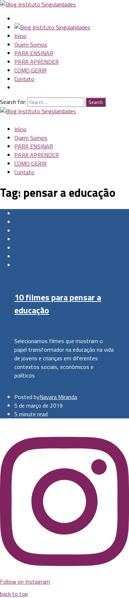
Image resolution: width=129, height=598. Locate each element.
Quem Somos (30, 44)
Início (20, 36)
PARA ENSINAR (33, 53)
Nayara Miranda (58, 397)
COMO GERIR (30, 70)
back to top (14, 593)
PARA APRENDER (36, 61)
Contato (24, 79)
